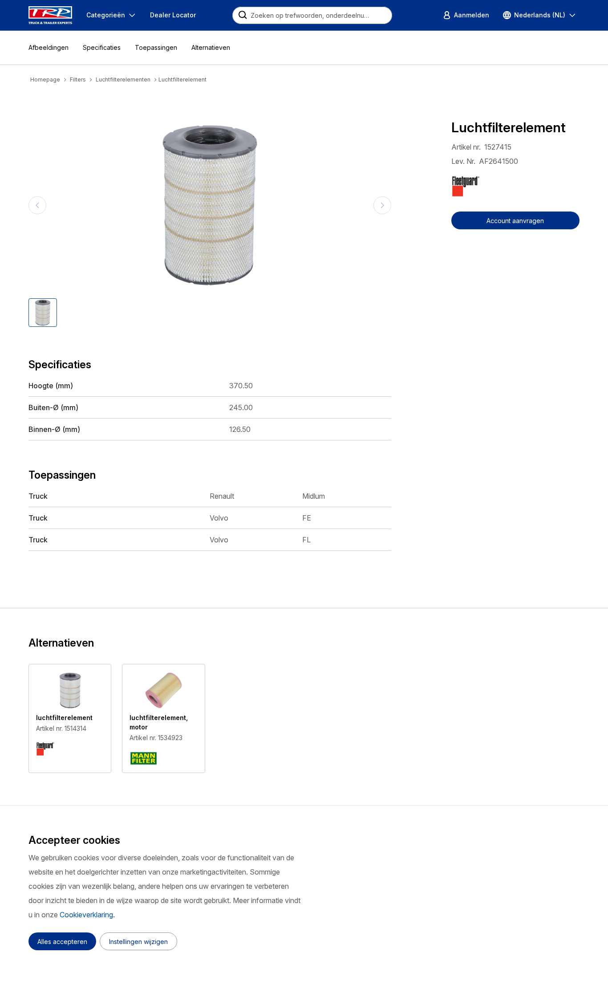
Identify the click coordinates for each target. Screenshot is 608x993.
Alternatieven (210, 47)
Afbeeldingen (48, 47)
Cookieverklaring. (87, 914)
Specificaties (102, 47)
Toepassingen (156, 47)
